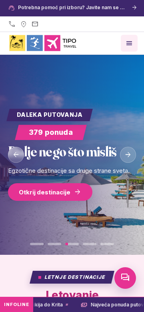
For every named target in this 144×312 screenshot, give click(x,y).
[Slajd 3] (72, 244)
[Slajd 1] (37, 244)
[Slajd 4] (89, 244)
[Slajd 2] (54, 244)
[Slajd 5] (107, 244)
